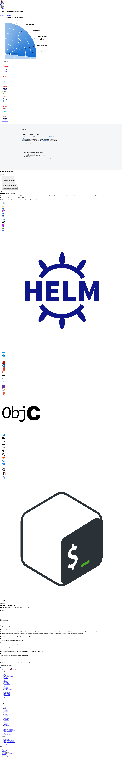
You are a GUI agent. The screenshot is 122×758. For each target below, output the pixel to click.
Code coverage (6, 683)
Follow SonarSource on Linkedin (7, 744)
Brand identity (6, 711)
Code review (6, 680)
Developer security (7, 677)
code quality (28, 138)
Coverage (5, 714)
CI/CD (50, 136)
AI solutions (6, 678)
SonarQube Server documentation (9, 740)
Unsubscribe (4, 754)
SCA (48, 138)
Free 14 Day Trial (5, 121)
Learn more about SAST (91, 162)
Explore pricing (6, 701)
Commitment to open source (8, 706)
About (5, 705)
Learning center (6, 739)
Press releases (6, 715)
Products (2, 2)
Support (5, 724)
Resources (2, 6)
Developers (2, 5)
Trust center (4, 751)
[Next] (0, 175)
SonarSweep (6, 697)
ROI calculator (6, 725)
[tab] (0, 174)
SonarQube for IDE (7, 694)
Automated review (7, 681)
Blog (5, 737)
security (34, 138)
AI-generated (44, 140)
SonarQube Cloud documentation (9, 741)
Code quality (6, 679)
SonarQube (24, 136)
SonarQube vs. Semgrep (8, 731)
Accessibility (6, 710)
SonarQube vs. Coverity (7, 734)
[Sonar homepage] (3, 1)
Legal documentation (7, 726)
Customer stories (6, 720)
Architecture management (8, 689)
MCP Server (6, 696)
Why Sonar (2, 3)
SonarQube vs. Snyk (7, 733)
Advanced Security (7, 695)
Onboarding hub (6, 722)
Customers (5, 707)
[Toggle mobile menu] (61, 9)
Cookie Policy (4, 750)
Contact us (5, 709)
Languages (5, 738)
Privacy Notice (4, 749)
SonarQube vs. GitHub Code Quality (9, 730)
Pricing (1, 4)
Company (2, 7)
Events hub (6, 719)
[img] (62, 469)
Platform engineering (7, 684)
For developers (6, 686)
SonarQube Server (7, 693)
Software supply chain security (8, 676)
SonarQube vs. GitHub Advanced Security (10, 729)
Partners (5, 708)
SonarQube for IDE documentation (9, 742)
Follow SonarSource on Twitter (7, 743)
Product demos (6, 718)
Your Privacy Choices (6, 752)
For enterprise (6, 687)
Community (6, 723)
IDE (47, 136)
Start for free (2, 8)
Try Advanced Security (7, 15)
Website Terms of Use (5, 748)
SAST (45, 138)
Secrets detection (6, 675)
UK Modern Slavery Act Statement (7, 753)
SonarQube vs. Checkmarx (8, 732)
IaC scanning (51, 138)
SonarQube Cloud (7, 692)
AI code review (6, 682)
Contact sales (2, 15)
